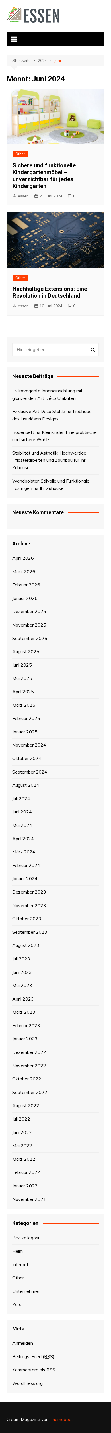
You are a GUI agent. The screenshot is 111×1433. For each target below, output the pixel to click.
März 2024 (23, 852)
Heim (17, 1251)
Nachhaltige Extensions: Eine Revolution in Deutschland (50, 292)
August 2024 (25, 785)
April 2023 (23, 999)
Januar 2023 (25, 1039)
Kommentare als (33, 1370)
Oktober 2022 (26, 1079)
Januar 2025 (25, 732)
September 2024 (29, 772)
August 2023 (25, 945)
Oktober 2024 (26, 758)
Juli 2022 (21, 1119)
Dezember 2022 (29, 1052)
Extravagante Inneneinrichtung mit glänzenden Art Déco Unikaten (47, 394)
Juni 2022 (22, 1132)
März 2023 (23, 1012)
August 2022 (25, 1105)
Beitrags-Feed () (33, 1356)
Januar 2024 (25, 878)
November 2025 (29, 625)
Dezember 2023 (29, 892)
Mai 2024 (22, 825)
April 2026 (23, 558)
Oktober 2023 (26, 918)
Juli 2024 (21, 798)
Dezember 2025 (29, 611)
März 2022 (23, 1159)
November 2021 (29, 1199)
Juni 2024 (22, 812)
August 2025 (25, 651)
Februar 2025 (26, 718)
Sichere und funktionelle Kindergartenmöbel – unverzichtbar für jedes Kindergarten (44, 175)
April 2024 (23, 838)
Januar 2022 (25, 1186)
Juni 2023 (22, 972)
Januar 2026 (25, 598)
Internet (20, 1264)
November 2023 (29, 905)
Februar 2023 (26, 1025)
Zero (17, 1304)
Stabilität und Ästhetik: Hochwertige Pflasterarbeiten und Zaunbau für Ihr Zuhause (49, 460)
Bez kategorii (25, 1237)
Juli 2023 (21, 959)
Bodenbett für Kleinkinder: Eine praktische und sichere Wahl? (54, 436)
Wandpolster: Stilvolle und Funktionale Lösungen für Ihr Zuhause (50, 484)
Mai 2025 (22, 678)
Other (20, 154)
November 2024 (29, 745)
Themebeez (62, 1419)
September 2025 (29, 638)
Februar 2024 (26, 865)
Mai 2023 (22, 985)
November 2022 (29, 1065)
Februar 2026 (26, 585)
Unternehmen (26, 1291)
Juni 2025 (22, 665)
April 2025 (23, 691)
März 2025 (23, 705)
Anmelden (22, 1343)
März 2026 (23, 571)
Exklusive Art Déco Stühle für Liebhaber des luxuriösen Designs (52, 415)
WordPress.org (27, 1383)
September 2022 (29, 1092)
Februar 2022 (26, 1172)
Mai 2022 (22, 1145)
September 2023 (29, 932)
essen (23, 196)
